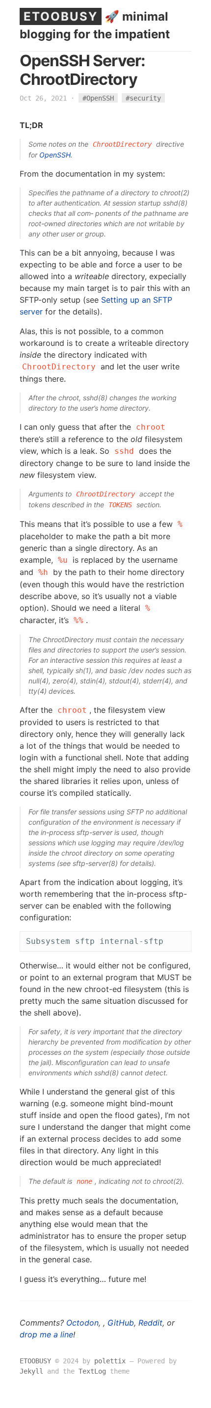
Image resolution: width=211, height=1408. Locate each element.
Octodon (82, 1323)
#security (143, 98)
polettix (110, 1361)
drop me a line (46, 1334)
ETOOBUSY (61, 16)
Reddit (150, 1323)
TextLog (92, 1371)
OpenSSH (55, 155)
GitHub (120, 1323)
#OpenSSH (98, 98)
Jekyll (31, 1371)
